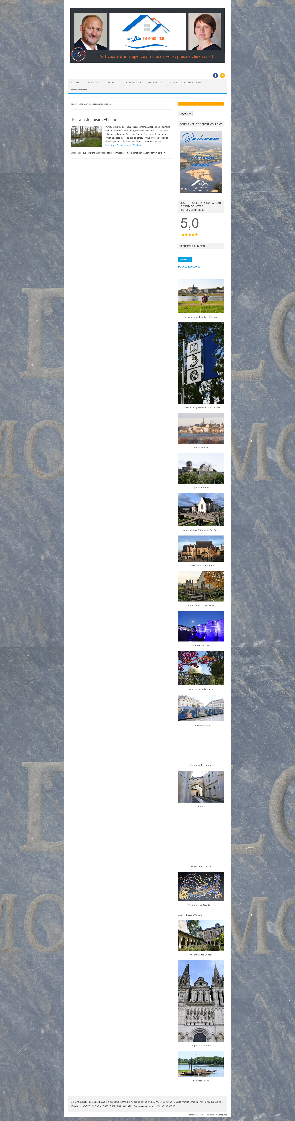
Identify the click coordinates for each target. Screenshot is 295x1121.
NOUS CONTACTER (156, 83)
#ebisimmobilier (134, 153)
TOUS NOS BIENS (94, 83)
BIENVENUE (76, 83)
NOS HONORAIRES (79, 89)
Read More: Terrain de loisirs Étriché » (123, 145)
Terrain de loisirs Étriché (94, 119)
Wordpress (222, 1115)
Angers (146, 153)
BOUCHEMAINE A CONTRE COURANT (186, 83)
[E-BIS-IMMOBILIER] (147, 62)
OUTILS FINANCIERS (133, 83)
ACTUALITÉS (113, 83)
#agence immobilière (116, 153)
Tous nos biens (88, 153)
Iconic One (193, 1115)
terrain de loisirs (158, 153)
